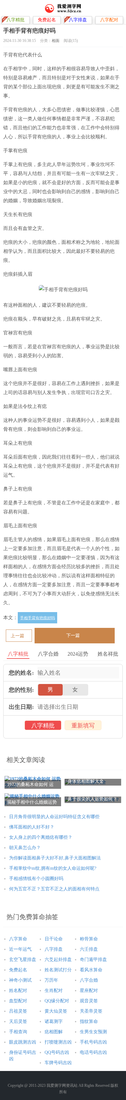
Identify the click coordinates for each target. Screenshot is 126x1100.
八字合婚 (89, 980)
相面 (55, 40)
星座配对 (89, 990)
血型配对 (18, 1000)
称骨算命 (89, 938)
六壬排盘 (89, 949)
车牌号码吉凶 (58, 1062)
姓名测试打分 (58, 969)
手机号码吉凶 (93, 1042)
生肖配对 (54, 990)
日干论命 (54, 938)
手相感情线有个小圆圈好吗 (36, 878)
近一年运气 (20, 949)
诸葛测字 (54, 1021)
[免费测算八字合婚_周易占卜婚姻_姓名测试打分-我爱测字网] (63, 8)
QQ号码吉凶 (57, 1052)
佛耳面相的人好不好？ (31, 827)
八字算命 (18, 938)
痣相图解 (54, 1031)
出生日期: (21, 707)
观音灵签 (89, 1000)
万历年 (51, 980)
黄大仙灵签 (56, 1011)
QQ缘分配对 (57, 1000)
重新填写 (83, 725)
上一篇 (17, 635)
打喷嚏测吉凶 (58, 1042)
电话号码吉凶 (93, 1052)
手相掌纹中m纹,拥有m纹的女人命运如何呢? (52, 868)
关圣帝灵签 (91, 1011)
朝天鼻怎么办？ (25, 847)
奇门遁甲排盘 (93, 959)
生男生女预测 (93, 1031)
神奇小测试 (20, 980)
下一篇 (73, 635)
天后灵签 (18, 1021)
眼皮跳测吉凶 (22, 1042)
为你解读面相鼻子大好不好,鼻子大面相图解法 (55, 858)
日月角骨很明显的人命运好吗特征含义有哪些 (54, 816)
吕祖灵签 (18, 1011)
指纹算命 (89, 1021)
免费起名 (18, 969)
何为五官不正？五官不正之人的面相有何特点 (54, 889)
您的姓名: (21, 672)
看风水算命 (91, 969)
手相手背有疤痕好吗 (37, 618)
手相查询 (18, 1031)
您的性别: (21, 690)
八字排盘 (54, 949)
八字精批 (43, 725)
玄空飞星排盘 (22, 959)
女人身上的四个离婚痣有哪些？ (40, 837)
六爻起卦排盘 (58, 959)
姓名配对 (18, 990)
